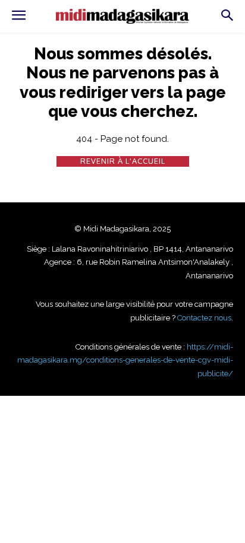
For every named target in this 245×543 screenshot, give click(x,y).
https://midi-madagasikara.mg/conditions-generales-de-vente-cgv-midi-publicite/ (125, 360)
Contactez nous (204, 317)
